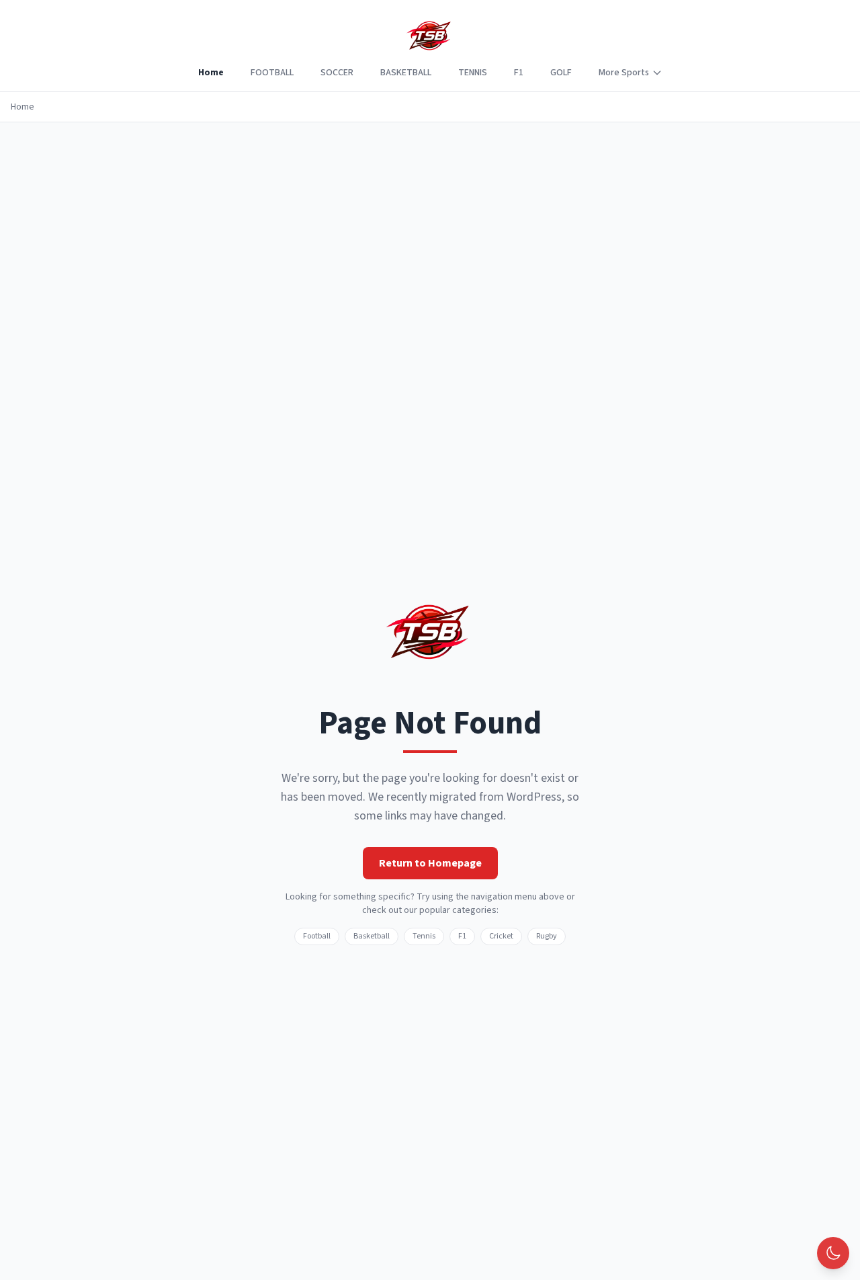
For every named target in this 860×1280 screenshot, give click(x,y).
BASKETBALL (405, 72)
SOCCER (336, 72)
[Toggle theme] (833, 1253)
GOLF (561, 72)
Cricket (501, 936)
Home (211, 72)
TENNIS (472, 72)
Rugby (546, 936)
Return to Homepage (430, 863)
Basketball (371, 936)
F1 (518, 72)
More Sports (624, 72)
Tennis (424, 936)
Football (317, 936)
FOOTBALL (272, 72)
